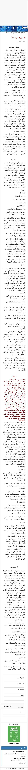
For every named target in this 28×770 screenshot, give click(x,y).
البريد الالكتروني (20, 683)
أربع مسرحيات (22, 763)
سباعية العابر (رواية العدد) (20, 758)
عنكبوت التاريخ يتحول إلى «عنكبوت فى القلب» (15, 753)
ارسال (21, 711)
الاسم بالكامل (21, 677)
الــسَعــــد (23, 756)
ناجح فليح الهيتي (21, 41)
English (8, 28)
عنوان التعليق (21, 689)
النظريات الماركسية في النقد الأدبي (18, 760)
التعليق (22, 695)
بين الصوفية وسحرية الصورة (19, 751)
